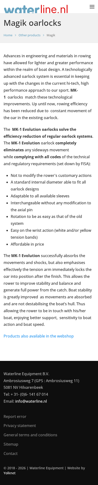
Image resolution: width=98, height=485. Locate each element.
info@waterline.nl (31, 401)
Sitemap (11, 444)
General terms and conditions (30, 435)
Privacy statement (20, 425)
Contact (11, 453)
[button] (92, 6)
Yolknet (9, 473)
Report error (15, 416)
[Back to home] (36, 6)
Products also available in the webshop (39, 336)
